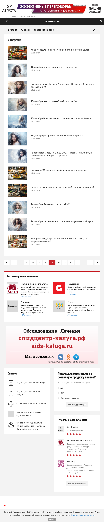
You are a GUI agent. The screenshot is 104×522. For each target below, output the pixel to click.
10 (58, 262)
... (14, 262)
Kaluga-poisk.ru (52, 21)
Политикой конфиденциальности (83, 515)
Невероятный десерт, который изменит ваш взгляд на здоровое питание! (59, 240)
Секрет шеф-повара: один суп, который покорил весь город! (62, 187)
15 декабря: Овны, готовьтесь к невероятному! (55, 67)
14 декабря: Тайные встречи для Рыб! (50, 204)
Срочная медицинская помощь (31, 403)
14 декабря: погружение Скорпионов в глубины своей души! (62, 221)
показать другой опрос (77, 405)
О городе (12, 30)
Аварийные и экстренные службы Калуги (28, 414)
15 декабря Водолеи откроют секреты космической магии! (61, 118)
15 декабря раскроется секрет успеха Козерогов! (57, 135)
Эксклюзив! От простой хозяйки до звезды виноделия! (59, 170)
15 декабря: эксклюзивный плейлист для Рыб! (54, 101)
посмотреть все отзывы (77, 484)
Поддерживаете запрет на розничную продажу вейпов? (77, 375)
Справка (13, 373)
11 (65, 262)
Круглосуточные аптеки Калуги (31, 382)
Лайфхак (25, 30)
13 (77, 262)
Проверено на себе (44, 30)
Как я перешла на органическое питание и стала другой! (60, 49)
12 (71, 262)
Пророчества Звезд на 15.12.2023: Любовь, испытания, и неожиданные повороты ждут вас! (61, 154)
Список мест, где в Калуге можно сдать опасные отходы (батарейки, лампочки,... (30, 425)
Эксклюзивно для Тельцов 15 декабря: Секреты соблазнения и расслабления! (63, 85)
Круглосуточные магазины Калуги (29, 393)
